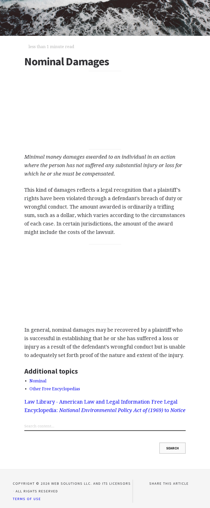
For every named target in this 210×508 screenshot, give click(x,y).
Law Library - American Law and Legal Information (87, 402)
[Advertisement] (105, 110)
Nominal (37, 381)
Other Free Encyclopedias (54, 388)
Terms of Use (27, 498)
